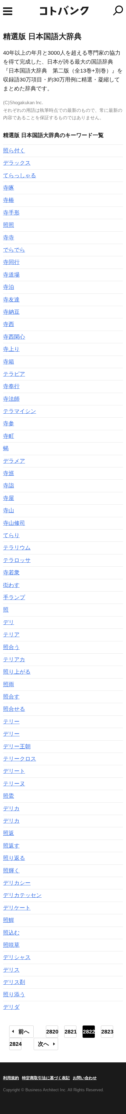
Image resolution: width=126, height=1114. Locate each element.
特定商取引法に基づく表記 (46, 1078)
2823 (107, 1032)
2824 (15, 1044)
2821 (70, 1032)
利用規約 (11, 1078)
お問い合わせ (85, 1078)
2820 (52, 1032)
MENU (7, 11)
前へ (23, 1032)
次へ (43, 1044)
